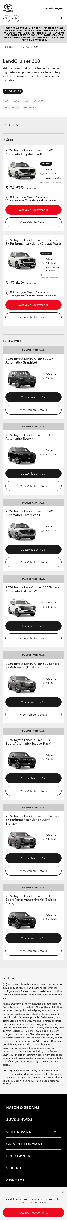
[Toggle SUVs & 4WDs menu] (55, 1119)
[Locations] (15, 18)
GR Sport (30, 107)
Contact (15, 1179)
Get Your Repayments (33, 209)
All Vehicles (13, 91)
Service (14, 1167)
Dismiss (57, 1191)
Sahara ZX (11, 107)
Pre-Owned (18, 1155)
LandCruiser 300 (20, 47)
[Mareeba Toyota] (8, 8)
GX (6, 100)
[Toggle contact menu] (55, 1156)
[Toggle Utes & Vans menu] (55, 1131)
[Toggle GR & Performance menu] (55, 1143)
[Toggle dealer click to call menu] (6, 18)
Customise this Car (33, 397)
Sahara (39, 100)
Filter (13, 125)
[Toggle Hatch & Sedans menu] (55, 1107)
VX (26, 100)
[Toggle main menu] (60, 18)
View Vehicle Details (33, 222)
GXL (16, 100)
